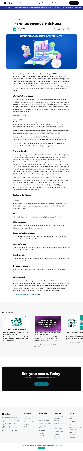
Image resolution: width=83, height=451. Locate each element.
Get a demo (74, 3)
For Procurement (28, 427)
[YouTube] (16, 430)
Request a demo (42, 384)
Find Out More (59, 445)
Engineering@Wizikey (75, 427)
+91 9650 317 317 (9, 424)
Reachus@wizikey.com (10, 427)
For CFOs (26, 424)
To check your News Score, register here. (26, 294)
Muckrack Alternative (45, 438)
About (54, 3)
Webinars (56, 434)
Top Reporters (58, 428)
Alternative (42, 430)
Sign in (64, 3)
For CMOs (27, 418)
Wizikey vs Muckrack (45, 423)
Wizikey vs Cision (44, 420)
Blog (55, 426)
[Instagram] (9, 430)
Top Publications (58, 431)
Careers (71, 424)
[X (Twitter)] (6, 430)
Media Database (58, 423)
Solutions (29, 3)
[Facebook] (12, 430)
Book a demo (72, 421)
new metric (44, 99)
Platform (20, 3)
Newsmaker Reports (59, 416)
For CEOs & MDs (28, 416)
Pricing (38, 3)
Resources (45, 3)
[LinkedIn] (3, 430)
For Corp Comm (28, 421)
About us (71, 416)
